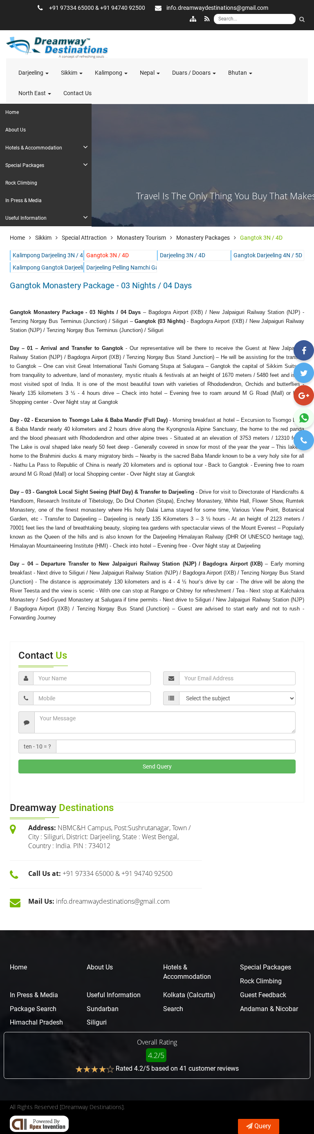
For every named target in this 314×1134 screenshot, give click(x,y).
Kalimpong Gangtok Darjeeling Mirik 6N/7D (47, 267)
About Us (100, 967)
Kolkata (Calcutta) (189, 995)
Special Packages (265, 967)
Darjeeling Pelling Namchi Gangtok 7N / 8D (120, 267)
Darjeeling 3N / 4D (182, 255)
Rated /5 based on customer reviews (177, 1068)
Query (262, 1126)
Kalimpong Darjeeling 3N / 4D (47, 255)
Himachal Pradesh (36, 1022)
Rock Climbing (261, 981)
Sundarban (103, 1009)
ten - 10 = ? (37, 746)
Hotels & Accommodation (187, 971)
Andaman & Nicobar (269, 1009)
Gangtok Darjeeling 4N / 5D (267, 255)
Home (18, 967)
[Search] (302, 19)
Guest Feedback (263, 995)
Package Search (33, 1009)
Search (173, 1009)
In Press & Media (34, 995)
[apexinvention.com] (39, 1124)
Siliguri (97, 1022)
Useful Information (114, 995)
